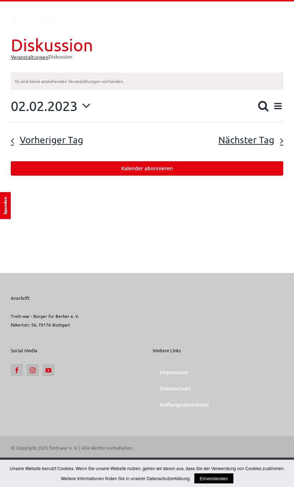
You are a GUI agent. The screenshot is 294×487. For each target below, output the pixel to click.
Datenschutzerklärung (168, 478)
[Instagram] (33, 370)
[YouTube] (48, 370)
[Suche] (272, 15)
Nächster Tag (246, 139)
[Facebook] (17, 370)
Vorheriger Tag (51, 139)
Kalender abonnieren (147, 168)
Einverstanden (214, 478)
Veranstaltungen (29, 57)
